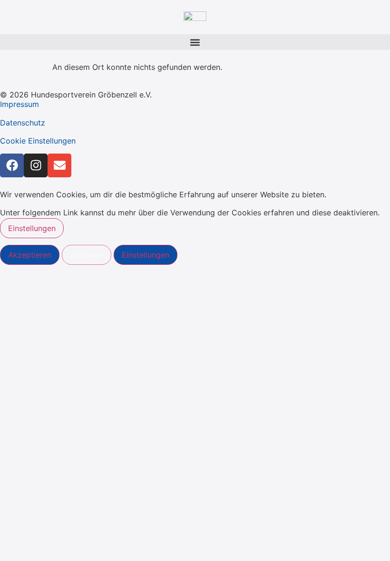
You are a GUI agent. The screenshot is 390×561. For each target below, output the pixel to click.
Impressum (19, 104)
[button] (195, 42)
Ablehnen (86, 255)
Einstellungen (32, 228)
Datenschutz (22, 122)
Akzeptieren (29, 255)
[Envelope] (59, 165)
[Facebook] (12, 165)
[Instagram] (36, 165)
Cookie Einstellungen (38, 140)
